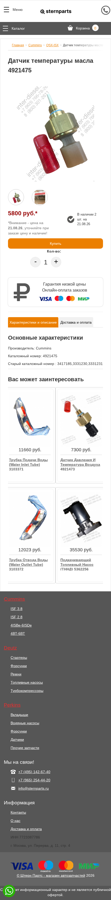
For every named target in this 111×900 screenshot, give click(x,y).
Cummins (35, 45)
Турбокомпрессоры (27, 691)
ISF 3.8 (16, 609)
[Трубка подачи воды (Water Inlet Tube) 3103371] (30, 419)
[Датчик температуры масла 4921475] (55, 134)
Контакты (18, 812)
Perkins (12, 705)
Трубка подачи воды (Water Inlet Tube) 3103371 (28, 464)
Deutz (10, 648)
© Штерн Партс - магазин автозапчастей (51, 875)
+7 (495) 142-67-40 (34, 772)
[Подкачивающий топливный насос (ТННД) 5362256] (81, 519)
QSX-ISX (52, 45)
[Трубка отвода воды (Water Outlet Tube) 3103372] (30, 519)
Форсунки (19, 666)
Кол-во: (54, 251)
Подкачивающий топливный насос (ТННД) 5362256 (76, 564)
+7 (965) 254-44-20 (34, 780)
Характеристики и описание (33, 322)
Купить (55, 243)
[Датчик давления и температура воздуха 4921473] (81, 419)
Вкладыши (19, 715)
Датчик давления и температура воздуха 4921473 (80, 464)
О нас (15, 821)
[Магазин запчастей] (55, 11)
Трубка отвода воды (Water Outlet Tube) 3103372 (28, 564)
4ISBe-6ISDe (21, 625)
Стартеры (19, 657)
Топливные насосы (27, 682)
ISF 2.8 (16, 617)
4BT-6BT (18, 633)
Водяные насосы (25, 723)
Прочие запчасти (25, 748)
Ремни (16, 674)
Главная (18, 45)
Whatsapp (9, 890)
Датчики (17, 739)
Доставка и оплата (76, 322)
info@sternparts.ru (33, 788)
